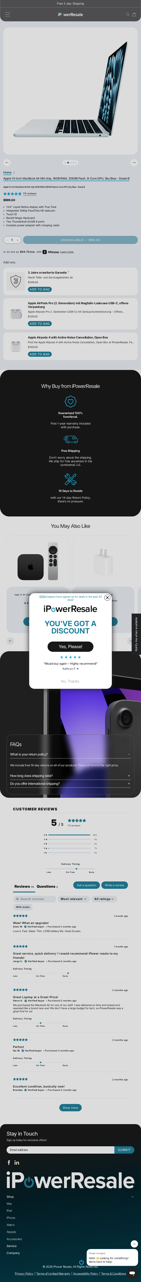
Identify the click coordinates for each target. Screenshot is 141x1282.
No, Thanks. (70, 681)
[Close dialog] (107, 598)
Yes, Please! (70, 646)
